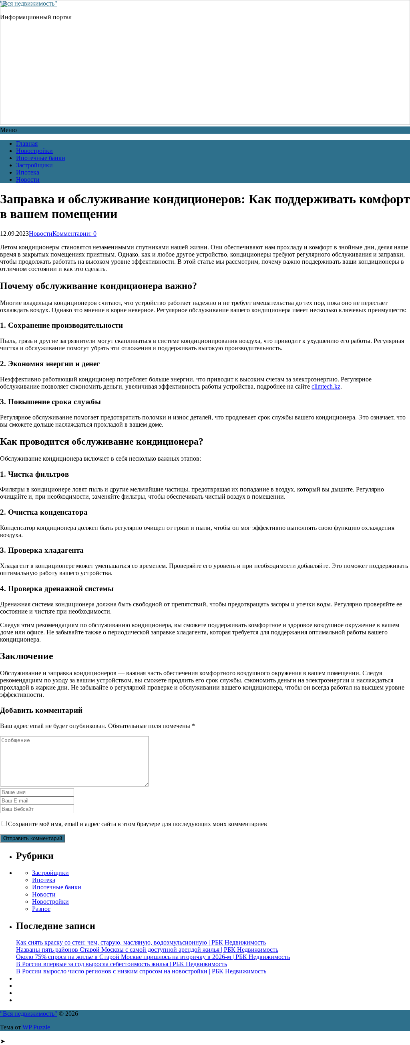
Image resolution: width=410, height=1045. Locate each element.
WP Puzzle (36, 1027)
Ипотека (27, 172)
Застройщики (34, 165)
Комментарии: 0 (74, 233)
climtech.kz (326, 386)
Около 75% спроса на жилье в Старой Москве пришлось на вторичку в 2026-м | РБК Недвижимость (153, 956)
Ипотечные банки (40, 157)
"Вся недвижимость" (28, 3)
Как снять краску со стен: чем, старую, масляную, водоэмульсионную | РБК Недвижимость (141, 942)
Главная (27, 143)
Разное (41, 908)
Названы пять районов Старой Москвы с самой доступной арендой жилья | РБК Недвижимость (147, 949)
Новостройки (34, 150)
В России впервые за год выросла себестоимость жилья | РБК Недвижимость (121, 964)
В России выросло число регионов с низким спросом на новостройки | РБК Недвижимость (141, 971)
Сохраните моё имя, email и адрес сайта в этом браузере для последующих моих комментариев (137, 823)
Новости (28, 179)
